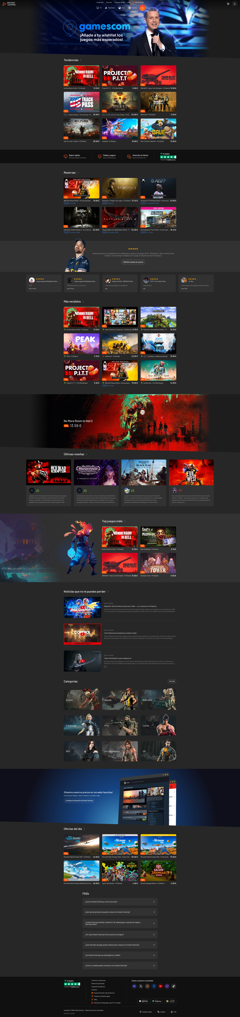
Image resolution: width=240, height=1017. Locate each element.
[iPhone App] (144, 1001)
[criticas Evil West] (191, 472)
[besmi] (108, 280)
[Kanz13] (79, 490)
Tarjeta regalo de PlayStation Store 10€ (46, 281)
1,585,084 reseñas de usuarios (133, 262)
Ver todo (172, 681)
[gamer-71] (184, 280)
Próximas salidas (120, 2)
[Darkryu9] (70, 280)
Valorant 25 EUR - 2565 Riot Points (122, 281)
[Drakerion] (146, 280)
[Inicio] (9, 4)
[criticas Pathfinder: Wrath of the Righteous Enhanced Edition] (96, 472)
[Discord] (134, 986)
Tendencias (99, 2)
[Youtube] (160, 986)
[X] (140, 986)
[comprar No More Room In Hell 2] (120, 423)
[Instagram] (147, 986)
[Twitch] (167, 986)
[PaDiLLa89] (174, 490)
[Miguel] (32, 280)
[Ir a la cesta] (228, 3)
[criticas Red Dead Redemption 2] (48, 472)
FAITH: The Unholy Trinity (158, 281)
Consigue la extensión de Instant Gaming (79, 800)
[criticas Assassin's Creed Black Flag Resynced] (143, 472)
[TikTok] (173, 986)
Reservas (109, 2)
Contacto (94, 990)
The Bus (190, 281)
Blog (129, 2)
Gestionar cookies (69, 1013)
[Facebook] (154, 986)
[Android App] (157, 1001)
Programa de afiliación (98, 986)
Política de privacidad (97, 983)
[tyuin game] (32, 490)
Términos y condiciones (98, 980)
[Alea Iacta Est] (127, 490)
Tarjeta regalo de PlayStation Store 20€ (84, 281)
